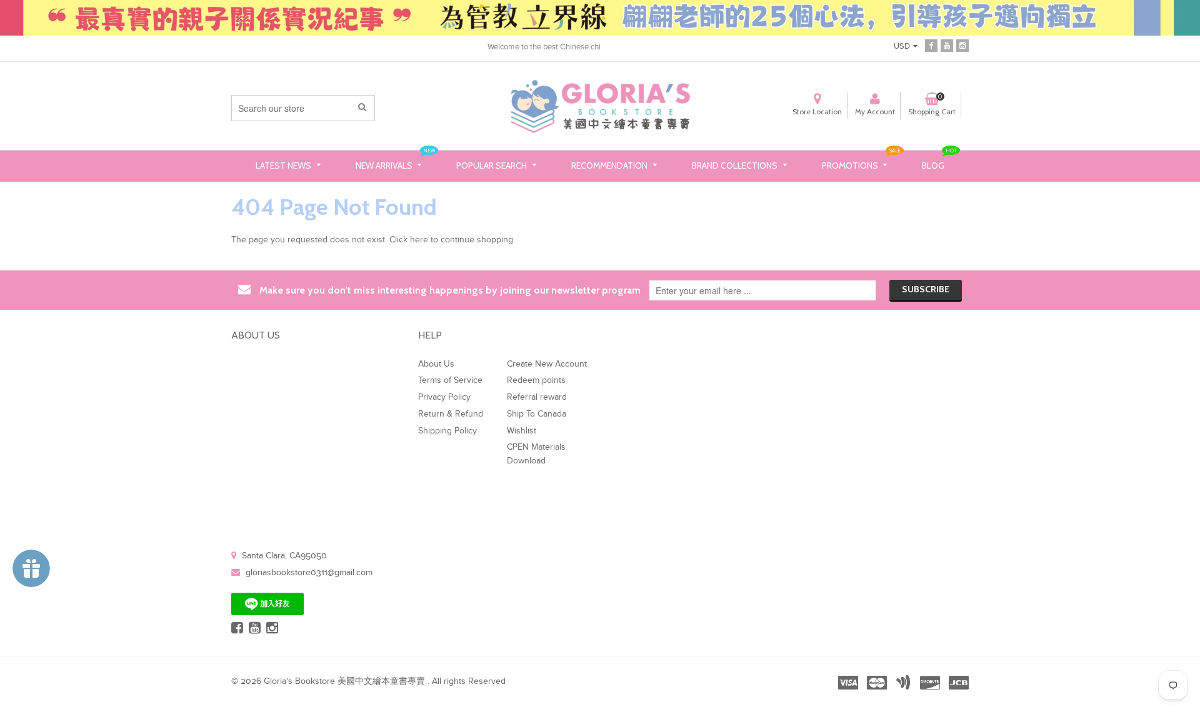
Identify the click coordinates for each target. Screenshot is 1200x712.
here (419, 240)
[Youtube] (947, 46)
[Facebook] (931, 46)
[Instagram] (962, 46)
